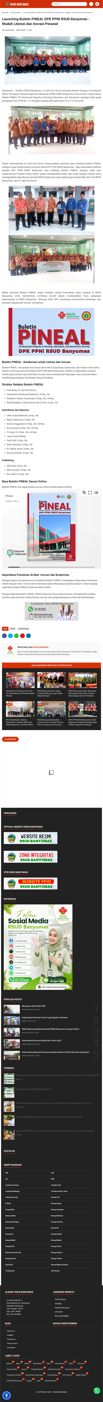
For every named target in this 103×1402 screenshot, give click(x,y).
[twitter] (10, 635)
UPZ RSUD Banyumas (15, 1380)
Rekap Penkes (81, 1374)
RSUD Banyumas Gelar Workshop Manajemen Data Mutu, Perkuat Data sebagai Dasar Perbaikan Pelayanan (82, 693)
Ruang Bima (10, 1210)
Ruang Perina (56, 1246)
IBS (6, 1173)
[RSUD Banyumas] (17, 5)
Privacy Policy (12, 1343)
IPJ (6, 1179)
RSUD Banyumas (60, 1392)
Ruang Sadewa (56, 1252)
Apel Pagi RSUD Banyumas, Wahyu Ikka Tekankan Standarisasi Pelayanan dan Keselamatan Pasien (55, 1133)
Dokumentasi (15, 12)
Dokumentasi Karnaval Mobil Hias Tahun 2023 (41, 1040)
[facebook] (4, 635)
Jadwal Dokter (13, 1368)
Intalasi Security (11, 1197)
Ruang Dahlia (10, 1216)
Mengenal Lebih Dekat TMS (33, 1006)
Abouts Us (11, 1331)
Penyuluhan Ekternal (73, 1368)
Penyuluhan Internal (15, 1374)
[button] (6, 1395)
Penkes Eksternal (38, 1368)
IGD (52, 1173)
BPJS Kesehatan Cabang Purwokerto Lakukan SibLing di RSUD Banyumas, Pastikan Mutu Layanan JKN (19, 722)
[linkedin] (28, 635)
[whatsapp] (16, 635)
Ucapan (30, 1380)
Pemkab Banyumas (62, 1308)
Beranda (5, 12)
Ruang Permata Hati (13, 1252)
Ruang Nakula (56, 1240)
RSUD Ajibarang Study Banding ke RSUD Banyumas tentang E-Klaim (50, 1029)
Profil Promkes (60, 1299)
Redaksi (10, 1335)
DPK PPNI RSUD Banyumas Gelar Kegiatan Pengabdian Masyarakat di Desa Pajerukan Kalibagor (82, 722)
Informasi (81, 1363)
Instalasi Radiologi (12, 1191)
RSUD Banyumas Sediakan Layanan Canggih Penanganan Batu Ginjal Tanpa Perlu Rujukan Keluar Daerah (57, 1077)
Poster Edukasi (53, 1374)
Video (39, 1380)
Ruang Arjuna (56, 1203)
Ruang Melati (10, 1240)
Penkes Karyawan (55, 1368)
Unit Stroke (55, 1271)
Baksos (10, 1363)
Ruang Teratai (56, 1258)
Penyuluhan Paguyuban (35, 1374)
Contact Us (11, 1339)
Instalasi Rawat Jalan (59, 1191)
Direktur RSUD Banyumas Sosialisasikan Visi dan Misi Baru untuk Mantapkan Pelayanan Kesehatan (53, 1105)
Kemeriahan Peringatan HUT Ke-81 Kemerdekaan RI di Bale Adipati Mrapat (20, 693)
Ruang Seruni (10, 1258)
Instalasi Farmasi (12, 1185)
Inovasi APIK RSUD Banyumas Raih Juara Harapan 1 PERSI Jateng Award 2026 (49, 1117)
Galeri (72, 1363)
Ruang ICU (9, 1234)
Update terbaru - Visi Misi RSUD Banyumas (34, 1089)
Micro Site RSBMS (62, 1316)
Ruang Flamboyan (12, 1222)
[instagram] (58, 1397)
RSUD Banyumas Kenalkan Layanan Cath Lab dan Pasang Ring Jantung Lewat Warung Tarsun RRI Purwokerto (50, 722)
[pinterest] (22, 635)
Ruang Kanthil (56, 1234)
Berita (12, 629)
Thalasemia (9, 1271)
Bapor (19, 1363)
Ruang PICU (9, 1246)
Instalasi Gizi (56, 1185)
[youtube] (62, 1397)
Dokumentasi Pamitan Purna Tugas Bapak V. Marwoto (45, 1017)
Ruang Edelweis (57, 1216)
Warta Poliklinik (51, 1380)
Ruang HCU (9, 1228)
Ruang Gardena (57, 1222)
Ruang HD (55, 1228)
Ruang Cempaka (57, 1210)
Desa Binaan (38, 1363)
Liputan (24, 1368)
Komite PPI (55, 1197)
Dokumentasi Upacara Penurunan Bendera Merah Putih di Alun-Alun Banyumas (55, 1052)
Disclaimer (11, 1348)
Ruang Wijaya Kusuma (59, 1265)
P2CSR (8, 1203)
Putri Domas (67, 1374)
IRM (52, 1179)
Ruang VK (9, 1265)
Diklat (49, 1363)
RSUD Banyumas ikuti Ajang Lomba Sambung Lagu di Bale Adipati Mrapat (49, 693)
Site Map (58, 1304)
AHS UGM (58, 1312)
